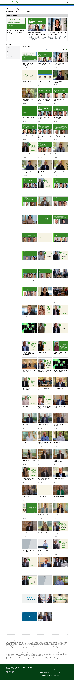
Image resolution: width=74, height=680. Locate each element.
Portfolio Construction (58, 672)
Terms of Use (40, 667)
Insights (55, 669)
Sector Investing (11, 55)
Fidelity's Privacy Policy (15, 668)
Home (55, 667)
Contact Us (54, 2)
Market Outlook (11, 56)
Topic (8, 51)
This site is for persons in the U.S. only (45, 675)
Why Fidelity (8, 666)
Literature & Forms (57, 675)
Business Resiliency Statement (43, 672)
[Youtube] (10, 672)
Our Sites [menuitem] (59, 2)
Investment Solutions (57, 670)
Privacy (39, 669)
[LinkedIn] (7, 672)
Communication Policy (42, 670)
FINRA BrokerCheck (41, 676)
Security (39, 673)
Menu (9, 2)
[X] (13, 672)
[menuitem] (8, 2)
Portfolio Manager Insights (13, 53)
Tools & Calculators (57, 673)
